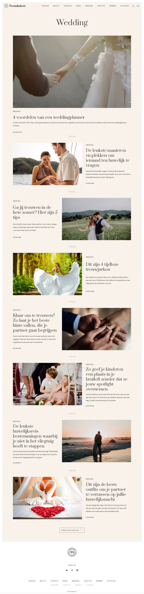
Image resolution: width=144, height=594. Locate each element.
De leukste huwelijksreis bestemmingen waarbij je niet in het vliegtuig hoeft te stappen (35, 436)
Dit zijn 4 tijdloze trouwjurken (102, 267)
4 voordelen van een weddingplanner (49, 117)
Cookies (90, 585)
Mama (78, 6)
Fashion (45, 6)
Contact (67, 585)
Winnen (112, 6)
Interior (68, 6)
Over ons (54, 585)
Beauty (56, 6)
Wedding (89, 6)
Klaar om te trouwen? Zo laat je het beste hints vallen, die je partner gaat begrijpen (35, 323)
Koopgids (124, 6)
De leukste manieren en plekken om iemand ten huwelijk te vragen (107, 158)
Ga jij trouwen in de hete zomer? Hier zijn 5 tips (35, 212)
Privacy (78, 585)
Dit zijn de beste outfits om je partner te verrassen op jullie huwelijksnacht (106, 492)
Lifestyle (101, 6)
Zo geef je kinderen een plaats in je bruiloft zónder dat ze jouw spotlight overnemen (106, 379)
